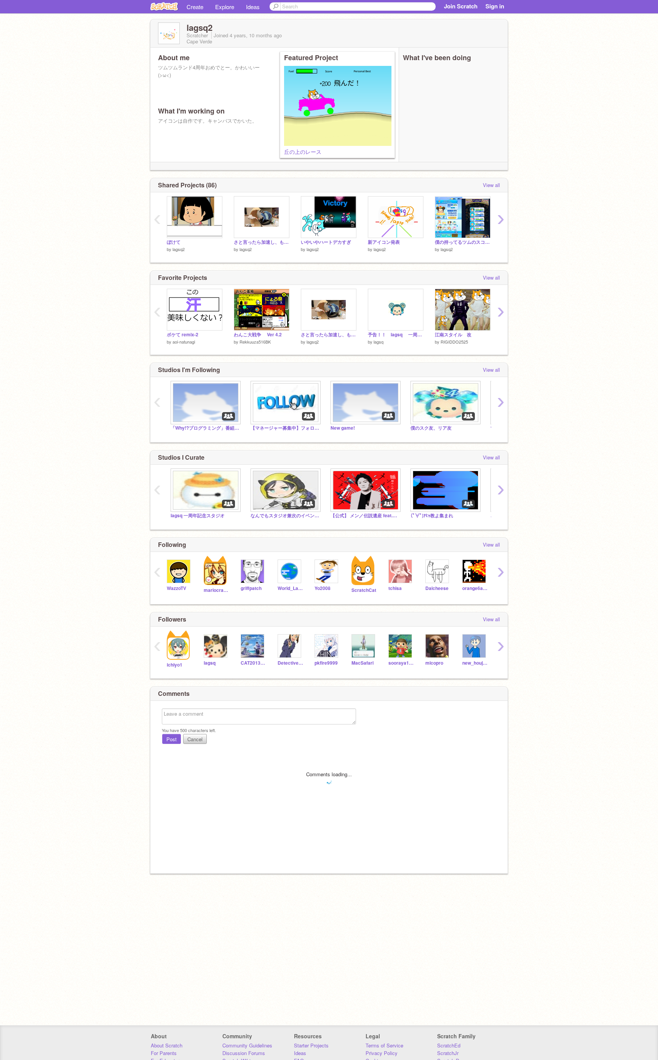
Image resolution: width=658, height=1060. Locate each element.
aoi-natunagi (183, 342)
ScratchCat (363, 590)
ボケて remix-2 (182, 334)
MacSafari (362, 663)
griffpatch (251, 588)
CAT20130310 (253, 663)
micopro (434, 663)
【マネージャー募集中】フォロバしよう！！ (285, 428)
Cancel (195, 739)
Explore (224, 7)
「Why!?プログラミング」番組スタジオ (205, 428)
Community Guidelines (247, 1045)
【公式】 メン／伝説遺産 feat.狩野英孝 (365, 515)
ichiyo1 (174, 665)
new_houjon (475, 663)
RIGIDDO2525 (454, 342)
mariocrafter (216, 590)
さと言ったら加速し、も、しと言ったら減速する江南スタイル (261, 242)
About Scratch (166, 1045)
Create (195, 7)
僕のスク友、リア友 (431, 428)
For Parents (164, 1053)
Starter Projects (311, 1045)
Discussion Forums (243, 1053)
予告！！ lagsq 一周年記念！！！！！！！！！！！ (395, 334)
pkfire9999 (326, 663)
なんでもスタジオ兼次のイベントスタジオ (285, 515)
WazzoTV (176, 588)
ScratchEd (448, 1045)
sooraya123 (401, 663)
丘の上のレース (302, 151)
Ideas (253, 7)
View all (491, 185)
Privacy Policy (382, 1053)
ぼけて (173, 242)
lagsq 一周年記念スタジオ (198, 515)
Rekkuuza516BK (255, 342)
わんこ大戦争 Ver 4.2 (258, 334)
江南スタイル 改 (453, 334)
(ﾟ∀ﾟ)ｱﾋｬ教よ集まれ (431, 515)
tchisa (395, 588)
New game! (343, 428)
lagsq (378, 342)
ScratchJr (447, 1053)
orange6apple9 (475, 588)
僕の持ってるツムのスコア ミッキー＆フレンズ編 (462, 242)
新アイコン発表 (384, 242)
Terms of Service (384, 1045)
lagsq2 (178, 249)
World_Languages (290, 588)
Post (171, 739)
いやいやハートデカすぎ (326, 242)
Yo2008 (323, 588)
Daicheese (437, 588)
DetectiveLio (290, 663)
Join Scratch (461, 6)
